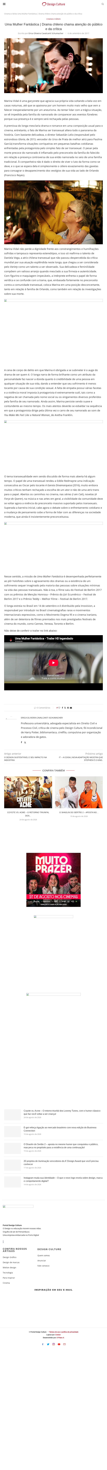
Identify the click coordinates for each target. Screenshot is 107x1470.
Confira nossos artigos (15, 1250)
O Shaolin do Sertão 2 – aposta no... (78, 812)
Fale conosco (43, 1266)
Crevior (58, 1335)
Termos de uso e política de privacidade (63, 1332)
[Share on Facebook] (62, 707)
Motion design (9, 1268)
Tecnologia (8, 1273)
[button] (53, 826)
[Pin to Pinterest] (68, 707)
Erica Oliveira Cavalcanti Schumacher (46, 33)
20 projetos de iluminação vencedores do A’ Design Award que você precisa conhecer (61, 1162)
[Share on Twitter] (65, 707)
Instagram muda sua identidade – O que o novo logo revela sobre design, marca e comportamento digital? (63, 1179)
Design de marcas (11, 1262)
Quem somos (43, 1255)
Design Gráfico (9, 1257)
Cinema (6, 1283)
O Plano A (60, 1338)
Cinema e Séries (10, 13)
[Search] (102, 4)
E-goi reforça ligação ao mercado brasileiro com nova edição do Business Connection (60, 1129)
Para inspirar (9, 1278)
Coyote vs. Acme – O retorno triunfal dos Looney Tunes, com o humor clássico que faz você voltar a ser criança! (62, 1112)
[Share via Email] (71, 707)
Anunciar (41, 1261)
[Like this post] (59, 707)
